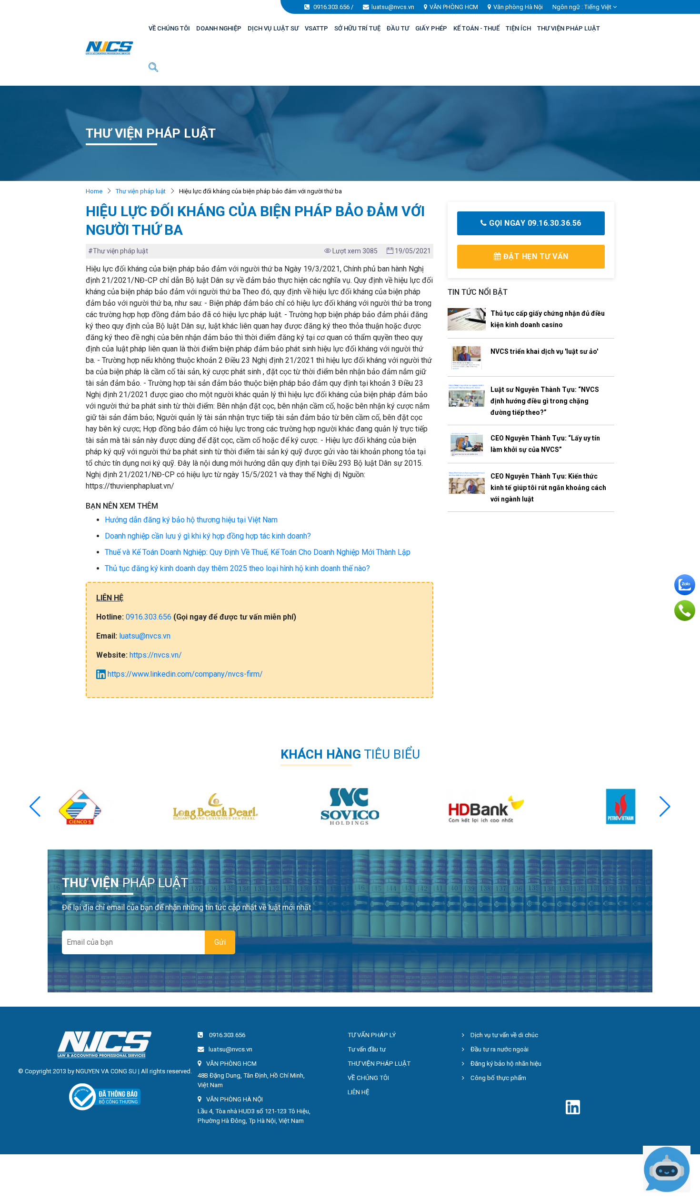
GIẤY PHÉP (431, 28)
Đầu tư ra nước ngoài (499, 1049)
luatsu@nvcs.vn (392, 6)
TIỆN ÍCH (518, 28)
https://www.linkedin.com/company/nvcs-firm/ (184, 674)
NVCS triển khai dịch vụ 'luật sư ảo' (544, 351)
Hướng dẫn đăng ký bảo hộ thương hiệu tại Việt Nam (191, 519)
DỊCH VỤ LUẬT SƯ (273, 28)
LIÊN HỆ (359, 1092)
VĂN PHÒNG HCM (454, 6)
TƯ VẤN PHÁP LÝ (372, 1035)
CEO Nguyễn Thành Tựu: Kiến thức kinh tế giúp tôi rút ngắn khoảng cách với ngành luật (548, 487)
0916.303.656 (331, 6)
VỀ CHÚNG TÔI (169, 28)
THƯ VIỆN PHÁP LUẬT (568, 28)
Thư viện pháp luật (141, 191)
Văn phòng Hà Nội (518, 6)
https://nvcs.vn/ (156, 655)
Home (94, 191)
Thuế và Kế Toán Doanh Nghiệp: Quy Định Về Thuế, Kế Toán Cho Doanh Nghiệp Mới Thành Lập (257, 552)
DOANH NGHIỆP (218, 28)
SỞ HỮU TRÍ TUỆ (357, 28)
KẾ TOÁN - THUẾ (476, 28)
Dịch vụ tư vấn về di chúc (503, 1035)
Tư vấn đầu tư (367, 1049)
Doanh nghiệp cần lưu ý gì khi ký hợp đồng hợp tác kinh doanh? (208, 535)
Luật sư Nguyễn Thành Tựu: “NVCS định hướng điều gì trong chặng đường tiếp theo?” (544, 401)
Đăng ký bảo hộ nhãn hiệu (505, 1063)
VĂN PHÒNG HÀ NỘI (234, 1099)
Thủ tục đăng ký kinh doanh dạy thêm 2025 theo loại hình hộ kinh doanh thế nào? (237, 568)
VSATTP (316, 28)
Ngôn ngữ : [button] (581, 6)
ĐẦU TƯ (398, 28)
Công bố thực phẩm (497, 1077)
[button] (665, 806)
